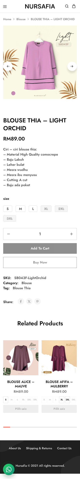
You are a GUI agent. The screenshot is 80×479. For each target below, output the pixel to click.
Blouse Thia (22, 288)
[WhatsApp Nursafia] (9, 469)
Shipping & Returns (39, 448)
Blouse (21, 19)
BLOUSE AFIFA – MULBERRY (59, 384)
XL (23, 399)
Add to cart (40, 248)
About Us (15, 448)
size (6, 198)
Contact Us (64, 448)
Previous (8, 66)
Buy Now (40, 262)
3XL (35, 399)
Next (72, 66)
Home (7, 19)
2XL (29, 399)
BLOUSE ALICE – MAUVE (20, 384)
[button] (7, 208)
